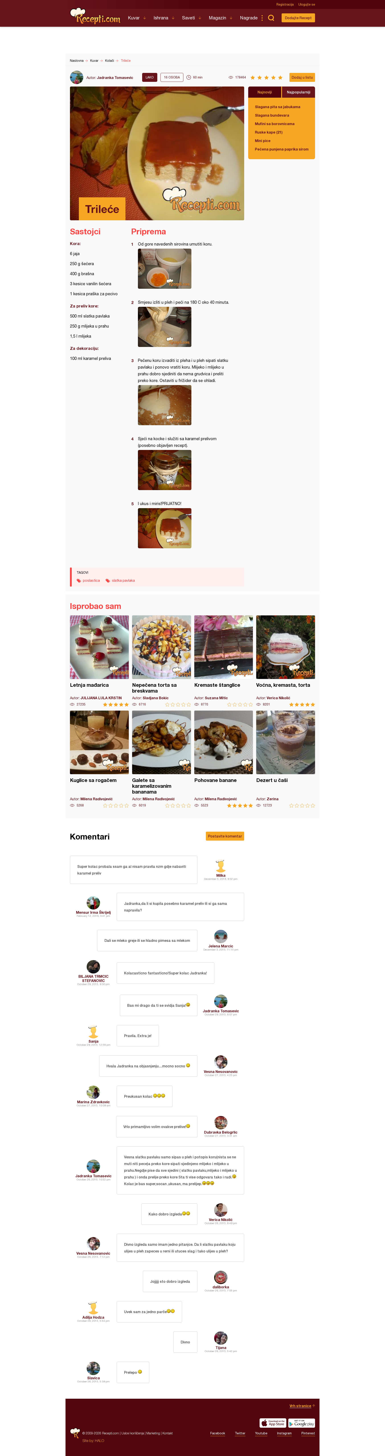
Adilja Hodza (93, 1317)
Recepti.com (95, 16)
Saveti (188, 17)
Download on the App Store (273, 1423)
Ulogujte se (306, 4)
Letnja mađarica (99, 661)
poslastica (91, 580)
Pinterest (308, 1433)
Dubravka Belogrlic (221, 1132)
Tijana (220, 1347)
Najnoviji (265, 92)
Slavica (93, 1378)
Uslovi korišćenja (132, 1433)
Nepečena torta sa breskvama (161, 661)
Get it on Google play (301, 1423)
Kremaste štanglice (223, 661)
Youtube (261, 1433)
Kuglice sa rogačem (99, 759)
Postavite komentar (225, 836)
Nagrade (249, 17)
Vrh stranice (300, 1406)
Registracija (285, 4)
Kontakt (167, 1433)
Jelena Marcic (220, 946)
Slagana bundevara (272, 115)
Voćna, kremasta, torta (285, 661)
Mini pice (262, 140)
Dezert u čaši (285, 759)
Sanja (93, 1041)
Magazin (217, 17)
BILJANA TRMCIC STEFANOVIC (93, 978)
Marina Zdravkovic (93, 1102)
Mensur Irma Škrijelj (93, 912)
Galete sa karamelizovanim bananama (161, 759)
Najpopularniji (298, 92)
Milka (220, 875)
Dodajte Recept (298, 18)
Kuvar (134, 17)
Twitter (240, 1433)
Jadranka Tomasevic (115, 77)
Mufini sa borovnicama (275, 124)
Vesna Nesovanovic (221, 1071)
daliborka (221, 1287)
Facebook (217, 1433)
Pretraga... (271, 18)
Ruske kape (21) (269, 132)
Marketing (153, 1433)
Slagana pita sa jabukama (277, 107)
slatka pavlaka (123, 580)
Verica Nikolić (221, 1219)
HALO (99, 1441)
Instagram (284, 1433)
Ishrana (161, 17)
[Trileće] (185, 269)
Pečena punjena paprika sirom (281, 149)
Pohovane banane (223, 759)
